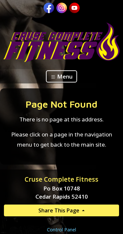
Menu (64, 76)
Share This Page (59, 210)
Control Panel (61, 229)
